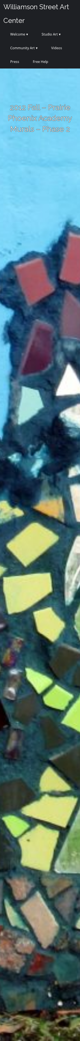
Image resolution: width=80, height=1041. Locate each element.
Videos (56, 48)
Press (14, 61)
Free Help (40, 61)
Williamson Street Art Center (36, 13)
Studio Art (50, 34)
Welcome (17, 34)
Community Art (22, 48)
